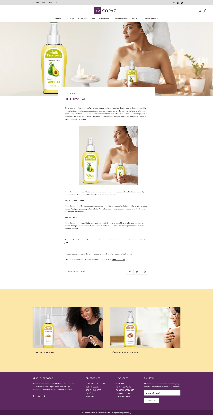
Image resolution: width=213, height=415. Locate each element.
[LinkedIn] (182, 3)
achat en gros (123, 396)
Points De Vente (123, 387)
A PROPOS (53, 2)
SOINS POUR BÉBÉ (121, 18)
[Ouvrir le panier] (205, 10)
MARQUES (58, 18)
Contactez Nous (124, 393)
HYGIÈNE (135, 18)
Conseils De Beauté (150, 18)
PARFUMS (70, 18)
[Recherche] (200, 10)
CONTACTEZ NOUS (40, 2)
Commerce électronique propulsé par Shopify (113, 413)
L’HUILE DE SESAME (45, 352)
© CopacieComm (88, 413)
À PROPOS (120, 384)
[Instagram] (178, 3)
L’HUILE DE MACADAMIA (125, 352)
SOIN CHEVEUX (104, 18)
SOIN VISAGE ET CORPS (86, 18)
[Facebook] (174, 3)
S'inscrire (152, 401)
